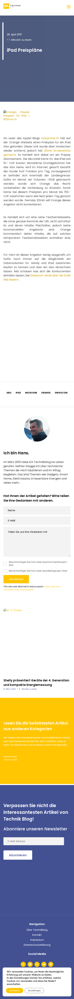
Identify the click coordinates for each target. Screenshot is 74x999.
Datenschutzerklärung (37, 945)
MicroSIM (31, 392)
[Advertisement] (37, 327)
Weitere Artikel (10, 756)
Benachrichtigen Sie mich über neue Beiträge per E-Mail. (38, 570)
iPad (18, 392)
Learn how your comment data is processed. (31, 588)
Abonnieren (18, 855)
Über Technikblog (37, 930)
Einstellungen (34, 990)
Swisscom (61, 392)
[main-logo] (12, 6)
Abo (9, 392)
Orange (46, 392)
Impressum (37, 940)
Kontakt (37, 935)
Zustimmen (14, 990)
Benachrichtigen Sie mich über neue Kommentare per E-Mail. (38, 564)
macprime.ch (50, 138)
